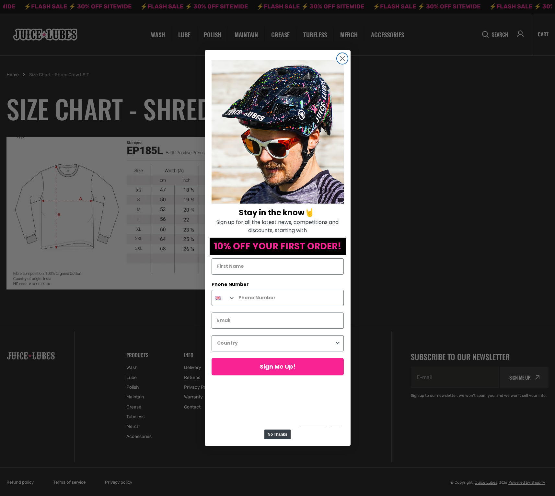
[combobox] (223, 298)
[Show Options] (337, 343)
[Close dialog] (342, 58)
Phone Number (230, 284)
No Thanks (277, 434)
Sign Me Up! (277, 366)
